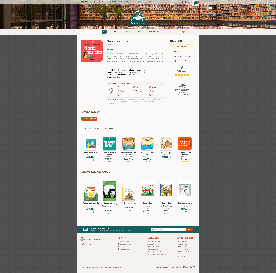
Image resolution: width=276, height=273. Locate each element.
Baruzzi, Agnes (145, 207)
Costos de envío (182, 244)
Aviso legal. (150, 244)
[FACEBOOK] (182, 2)
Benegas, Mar (112, 44)
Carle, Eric (106, 207)
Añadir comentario (89, 119)
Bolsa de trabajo (125, 249)
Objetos (128, 32)
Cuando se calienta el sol (147, 153)
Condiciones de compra (154, 251)
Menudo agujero (166, 153)
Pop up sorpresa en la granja (91, 204)
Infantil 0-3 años (118, 72)
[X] (186, 2)
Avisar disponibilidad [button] (183, 56)
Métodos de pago (182, 246)
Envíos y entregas (182, 249)
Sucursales (86, 2)
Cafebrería (123, 2)
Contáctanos (145, 2)
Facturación (181, 256)
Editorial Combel (120, 70)
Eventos (112, 2)
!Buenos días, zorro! (185, 203)
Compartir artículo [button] (182, 61)
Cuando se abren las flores (128, 153)
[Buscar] (104, 32)
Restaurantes (100, 2)
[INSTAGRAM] (189, 2)
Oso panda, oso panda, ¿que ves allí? (109, 204)
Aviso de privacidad (153, 241)
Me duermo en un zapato (110, 153)
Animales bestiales (91, 153)
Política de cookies (152, 249)
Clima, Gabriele (168, 207)
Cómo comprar (182, 241)
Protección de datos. (153, 246)
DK (91, 207)
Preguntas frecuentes (184, 251)
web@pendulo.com (126, 244)
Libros (117, 32)
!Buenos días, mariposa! (147, 204)
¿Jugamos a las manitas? (185, 153)
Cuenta (179, 254)
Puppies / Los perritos (128, 203)
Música (140, 32)
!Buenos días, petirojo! (166, 204)
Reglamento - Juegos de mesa (156, 254)
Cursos (134, 2)
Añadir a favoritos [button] (182, 52)
